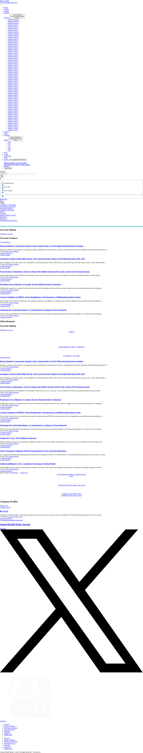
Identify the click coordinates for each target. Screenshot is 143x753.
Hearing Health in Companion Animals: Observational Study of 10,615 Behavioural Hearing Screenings (41, 246)
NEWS (2, 212)
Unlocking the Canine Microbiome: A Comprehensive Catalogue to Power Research (33, 310)
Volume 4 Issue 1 (13, 88)
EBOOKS (3, 217)
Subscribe (7, 731)
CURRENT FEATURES (8, 205)
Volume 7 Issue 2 (13, 53)
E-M (9, 144)
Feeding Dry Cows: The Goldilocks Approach (18, 438)
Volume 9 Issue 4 (13, 23)
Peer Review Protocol (10, 728)
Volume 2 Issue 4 (13, 109)
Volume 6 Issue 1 (13, 60)
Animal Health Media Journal (15, 524)
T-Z (9, 145)
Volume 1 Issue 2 (13, 114)
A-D (9, 142)
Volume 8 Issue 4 (13, 30)
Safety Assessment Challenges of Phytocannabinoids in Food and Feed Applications (33, 451)
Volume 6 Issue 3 (13, 56)
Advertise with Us (9, 730)
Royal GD (4, 511)
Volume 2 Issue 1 (13, 112)
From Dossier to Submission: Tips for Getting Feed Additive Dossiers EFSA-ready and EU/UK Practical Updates (45, 272)
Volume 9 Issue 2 (13, 26)
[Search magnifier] (2, 176)
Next (25, 473)
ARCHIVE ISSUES (6, 208)
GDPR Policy (8, 735)
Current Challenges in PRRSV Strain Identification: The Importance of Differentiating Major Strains (40, 297)
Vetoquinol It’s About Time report (17, 165)
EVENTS (3, 213)
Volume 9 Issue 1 (13, 28)
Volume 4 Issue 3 (13, 84)
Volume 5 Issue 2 (13, 81)
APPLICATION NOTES (8, 215)
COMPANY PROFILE (7, 210)
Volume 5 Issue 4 (13, 77)
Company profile (5, 507)
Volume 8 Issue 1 (13, 49)
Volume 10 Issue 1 (13, 21)
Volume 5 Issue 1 (13, 83)
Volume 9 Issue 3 (13, 25)
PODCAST (3, 219)
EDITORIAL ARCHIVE (8, 206)
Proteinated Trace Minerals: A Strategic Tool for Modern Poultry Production (30, 284)
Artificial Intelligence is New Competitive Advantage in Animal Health (28, 464)
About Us (7, 724)
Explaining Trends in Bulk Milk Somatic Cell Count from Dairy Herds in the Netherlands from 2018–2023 (42, 259)
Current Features (5, 242)
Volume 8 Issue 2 (13, 47)
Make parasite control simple (15, 163)
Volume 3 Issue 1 (13, 107)
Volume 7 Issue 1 (13, 55)
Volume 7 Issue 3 (13, 51)
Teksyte (43, 752)
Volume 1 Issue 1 (13, 116)
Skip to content (4, 1)
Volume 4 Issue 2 (13, 86)
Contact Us (7, 733)
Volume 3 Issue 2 (13, 105)
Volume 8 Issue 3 (13, 32)
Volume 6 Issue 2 (13, 58)
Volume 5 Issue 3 (13, 79)
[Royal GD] (4, 506)
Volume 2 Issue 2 (13, 111)
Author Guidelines (9, 726)
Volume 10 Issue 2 (13, 19)
